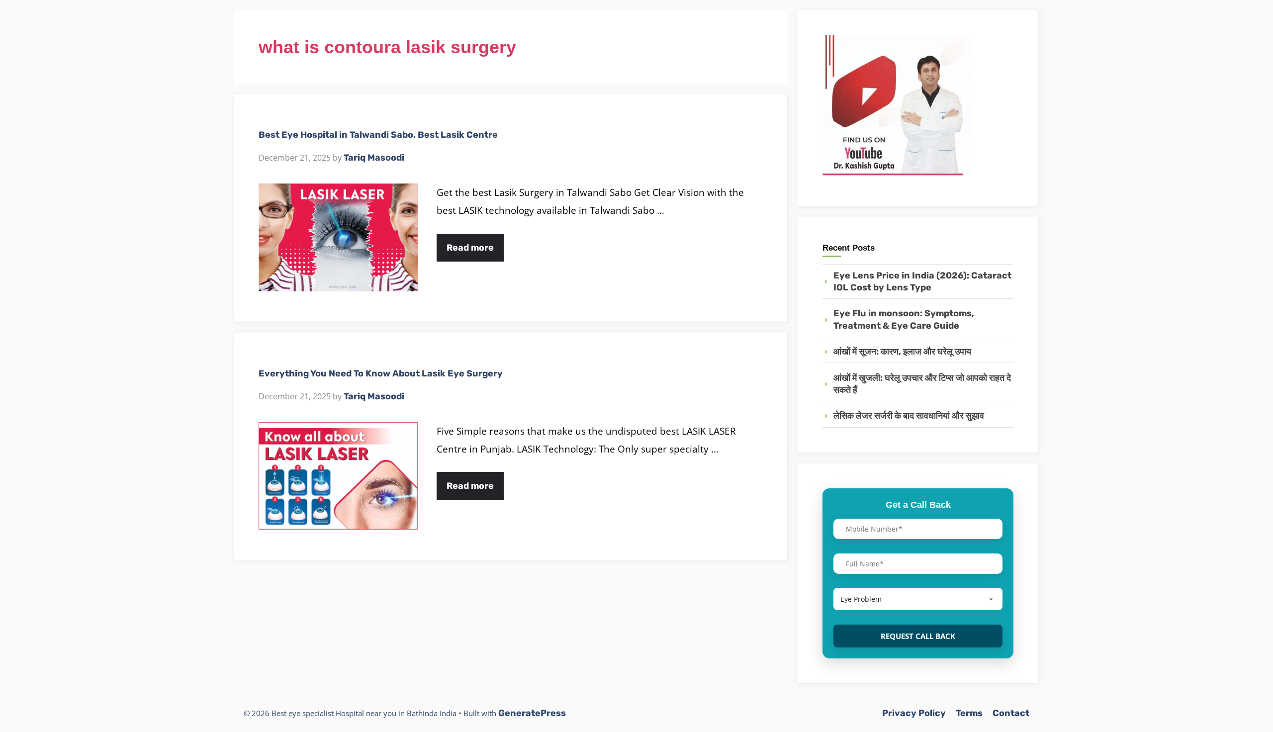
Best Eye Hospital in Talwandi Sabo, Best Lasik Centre (378, 134)
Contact (1011, 713)
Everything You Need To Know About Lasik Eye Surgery (381, 373)
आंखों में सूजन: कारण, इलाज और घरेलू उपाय (902, 351)
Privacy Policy (914, 713)
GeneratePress (532, 713)
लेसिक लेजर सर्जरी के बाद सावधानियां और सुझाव (908, 415)
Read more (470, 247)
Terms (969, 713)
